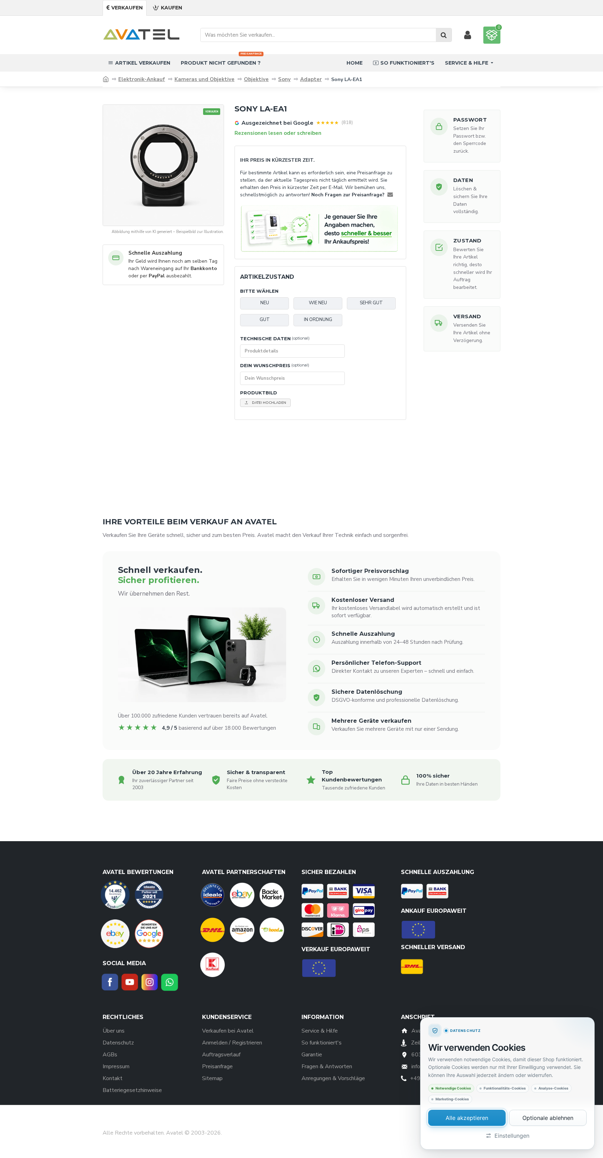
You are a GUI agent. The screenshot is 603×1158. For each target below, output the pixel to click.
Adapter (311, 79)
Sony (284, 79)
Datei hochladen (269, 402)
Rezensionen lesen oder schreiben (277, 133)
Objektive (256, 79)
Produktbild (258, 392)
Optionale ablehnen (547, 1117)
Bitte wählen (259, 291)
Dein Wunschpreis (274, 365)
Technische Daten (275, 338)
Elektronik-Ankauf (141, 79)
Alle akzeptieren (467, 1117)
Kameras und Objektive (204, 79)
